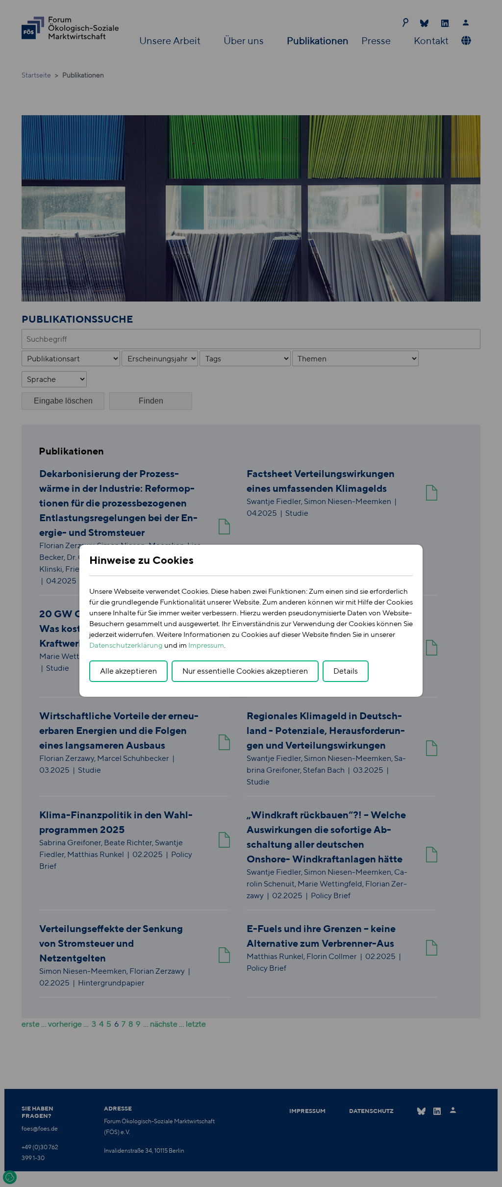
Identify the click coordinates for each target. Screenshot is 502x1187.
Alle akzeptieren (128, 671)
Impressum (206, 645)
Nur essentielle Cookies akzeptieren (245, 671)
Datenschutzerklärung (126, 645)
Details (345, 671)
